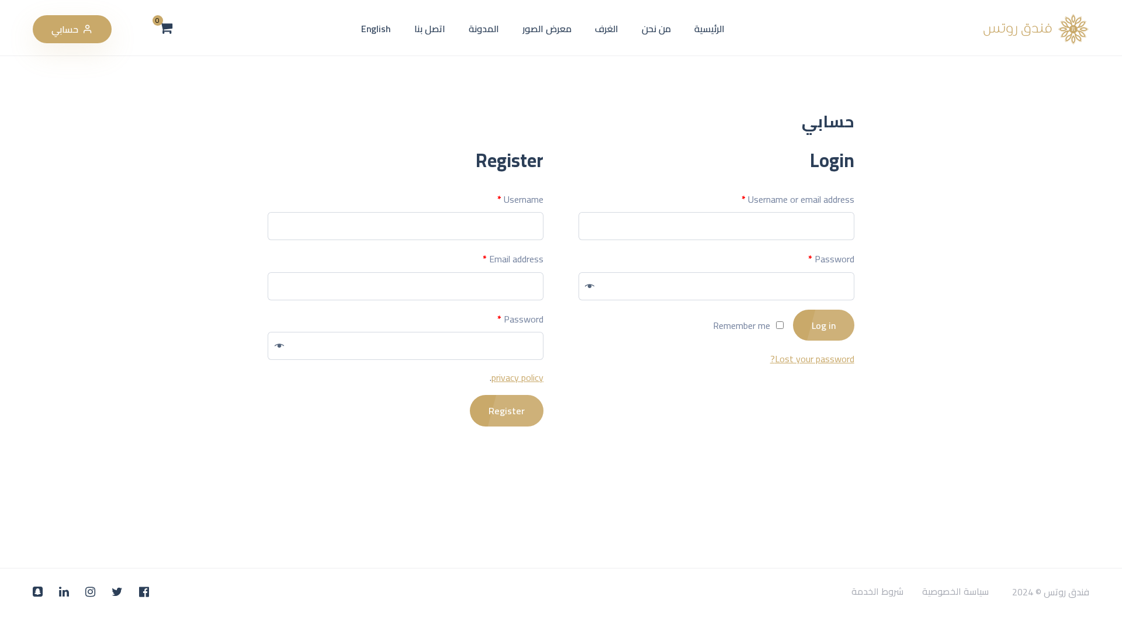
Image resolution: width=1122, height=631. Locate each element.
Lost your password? (812, 358)
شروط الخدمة (877, 592)
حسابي (64, 29)
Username (520, 199)
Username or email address (798, 199)
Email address (513, 259)
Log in (824, 325)
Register (507, 410)
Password (831, 259)
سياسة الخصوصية (955, 592)
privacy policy (517, 377)
